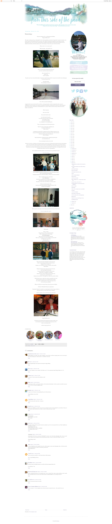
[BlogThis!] (39, 344)
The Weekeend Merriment (49, 339)
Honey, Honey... (57, 339)
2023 (72, 126)
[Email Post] (35, 344)
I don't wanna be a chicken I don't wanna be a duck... (78, 165)
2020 (72, 131)
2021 (72, 129)
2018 (72, 134)
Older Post (65, 509)
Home (46, 509)
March (73, 162)
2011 (72, 145)
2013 (72, 142)
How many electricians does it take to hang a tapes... (78, 167)
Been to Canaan (74, 185)
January (73, 202)
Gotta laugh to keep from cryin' (76, 171)
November (73, 150)
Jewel (29, 423)
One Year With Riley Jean (75, 236)
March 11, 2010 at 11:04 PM (42, 471)
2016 (72, 137)
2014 (72, 140)
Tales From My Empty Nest (32, 471)
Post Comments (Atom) (33, 511)
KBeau (29, 382)
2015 (72, 139)
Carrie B (29, 453)
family (31, 345)
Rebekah (29, 390)
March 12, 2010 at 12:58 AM (36, 479)
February (73, 201)
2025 (72, 123)
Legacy (73, 173)
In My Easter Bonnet (75, 168)
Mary (29, 368)
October (73, 151)
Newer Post (27, 509)
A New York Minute (75, 191)
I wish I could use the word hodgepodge (78, 194)
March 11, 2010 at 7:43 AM (35, 375)
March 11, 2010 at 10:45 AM (34, 423)
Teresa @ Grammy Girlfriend (33, 486)
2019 (72, 132)
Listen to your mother (75, 177)
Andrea (29, 414)
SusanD (29, 406)
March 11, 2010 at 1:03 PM (37, 434)
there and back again (74, 242)
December (73, 148)
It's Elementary (73, 235)
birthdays (29, 345)
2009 (72, 204)
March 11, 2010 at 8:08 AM (35, 382)
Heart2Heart (30, 462)
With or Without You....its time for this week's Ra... (79, 180)
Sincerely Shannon (74, 241)
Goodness (73, 190)
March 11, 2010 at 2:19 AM (41, 353)
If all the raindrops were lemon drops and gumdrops (78, 184)
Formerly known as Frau (32, 353)
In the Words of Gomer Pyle (76, 193)
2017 (72, 136)
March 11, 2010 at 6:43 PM (35, 453)
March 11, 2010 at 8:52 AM (35, 406)
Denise (29, 444)
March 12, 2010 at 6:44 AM (42, 486)
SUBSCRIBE (78, 84)
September (73, 153)
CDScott (29, 375)
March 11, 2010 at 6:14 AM (33, 361)
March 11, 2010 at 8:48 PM (37, 462)
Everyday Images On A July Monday (39, 340)
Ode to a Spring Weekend (75, 175)
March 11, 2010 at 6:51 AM (34, 368)
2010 (72, 147)
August (73, 154)
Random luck (74, 196)
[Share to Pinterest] (43, 344)
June (72, 157)
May (72, 159)
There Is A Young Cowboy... (30, 340)
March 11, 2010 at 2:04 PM (35, 444)
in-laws (34, 345)
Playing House (74, 176)
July (72, 156)
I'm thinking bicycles (75, 199)
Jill (28, 361)
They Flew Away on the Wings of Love (78, 197)
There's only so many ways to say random (78, 188)
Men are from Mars (75, 170)
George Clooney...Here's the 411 (77, 181)
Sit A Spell (30, 479)
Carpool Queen (30, 399)
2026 (72, 121)
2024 (72, 125)
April (73, 161)
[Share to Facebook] (42, 344)
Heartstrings (73, 187)
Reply (29, 358)
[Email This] (38, 344)
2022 (72, 128)
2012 (72, 143)
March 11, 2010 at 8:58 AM (35, 414)
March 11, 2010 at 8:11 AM (36, 390)
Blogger (58, 520)
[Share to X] (41, 344)
